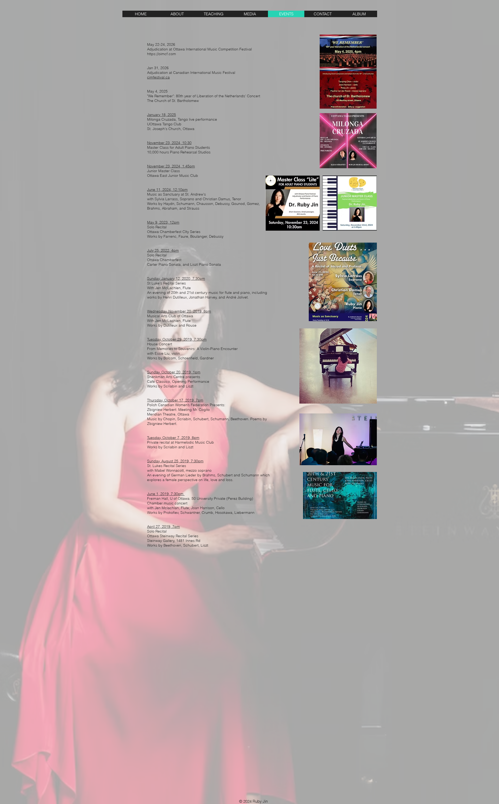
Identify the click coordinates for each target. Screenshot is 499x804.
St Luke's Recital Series (167, 283)
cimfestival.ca (158, 77)
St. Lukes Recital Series (167, 465)
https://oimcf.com (161, 53)
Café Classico (158, 381)
